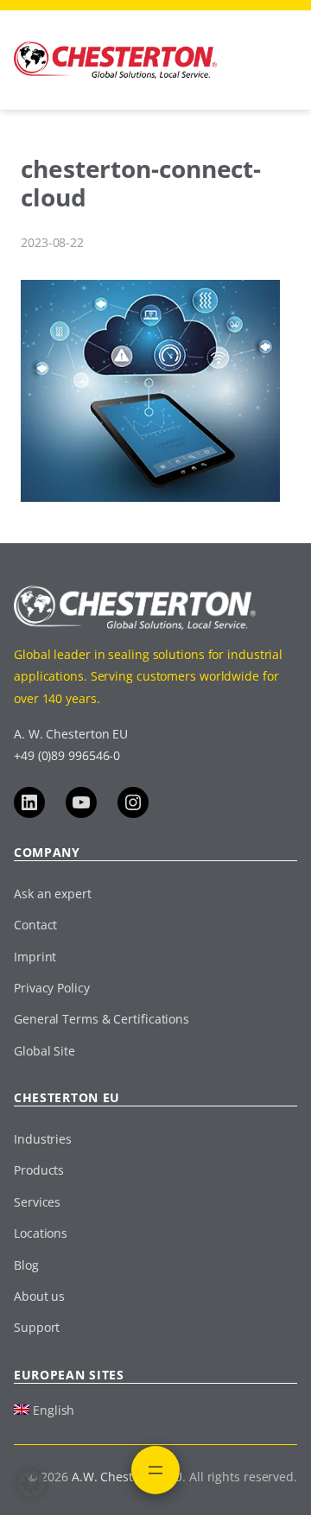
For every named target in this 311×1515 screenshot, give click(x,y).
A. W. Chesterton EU (71, 734)
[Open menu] (155, 1470)
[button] (31, 1484)
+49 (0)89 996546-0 (67, 755)
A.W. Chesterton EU (127, 1476)
